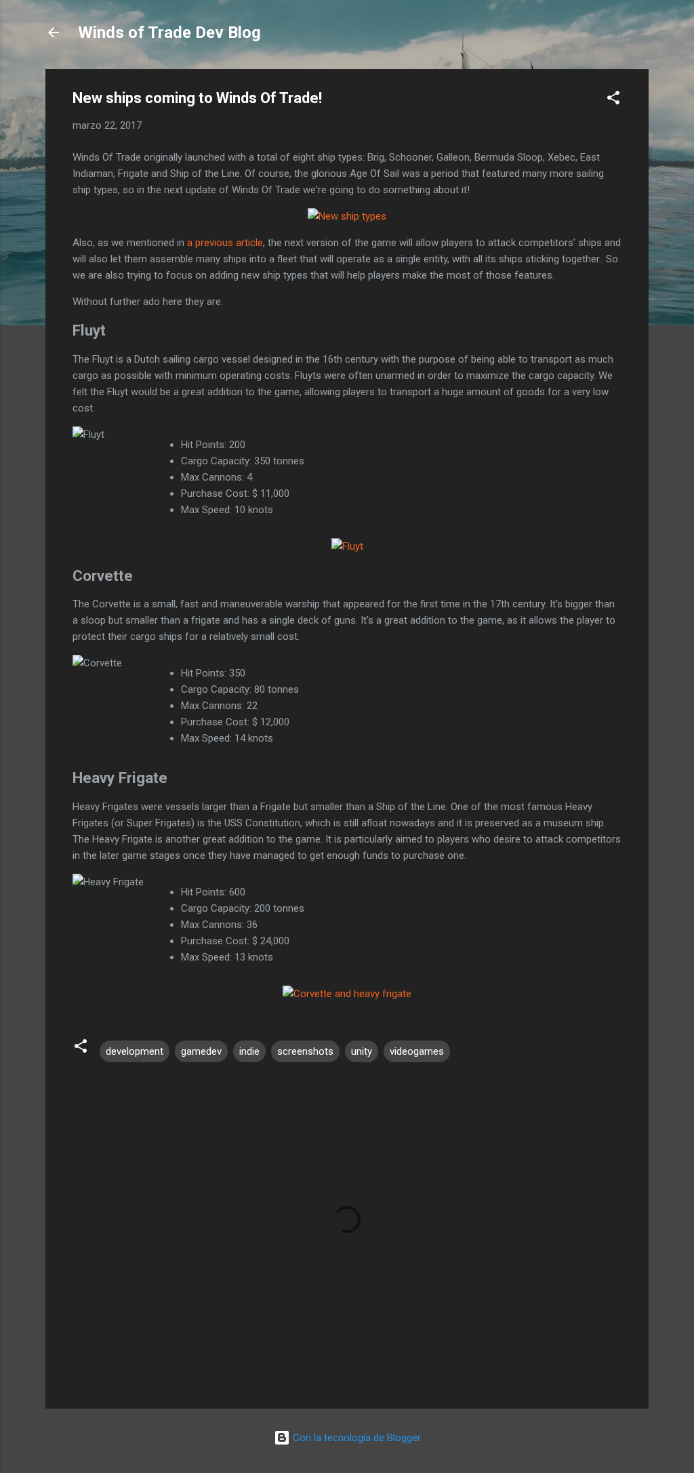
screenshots (305, 1051)
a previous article (225, 243)
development (134, 1051)
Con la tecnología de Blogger (355, 1438)
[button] (613, 99)
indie (249, 1051)
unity (361, 1051)
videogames (417, 1051)
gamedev (201, 1051)
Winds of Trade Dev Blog (169, 32)
